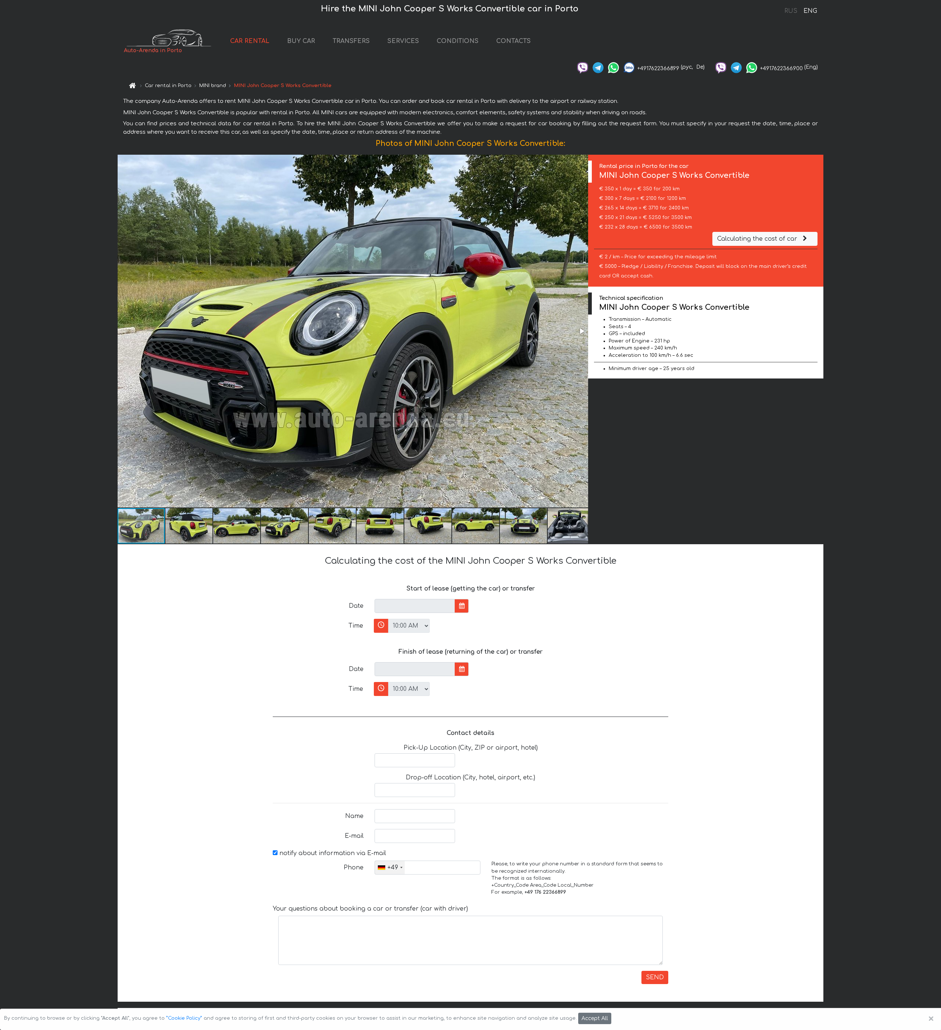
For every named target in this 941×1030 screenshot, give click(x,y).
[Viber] (583, 67)
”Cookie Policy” (184, 1018)
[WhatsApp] (613, 67)
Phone (354, 867)
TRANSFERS (351, 41)
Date (356, 606)
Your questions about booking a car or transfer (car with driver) (370, 908)
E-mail (354, 836)
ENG (810, 11)
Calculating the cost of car (758, 239)
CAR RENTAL (249, 41)
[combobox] (390, 867)
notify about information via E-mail (332, 853)
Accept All (595, 1018)
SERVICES (403, 41)
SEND (655, 977)
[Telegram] (598, 67)
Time (355, 625)
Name (354, 816)
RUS (790, 11)
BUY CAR (301, 41)
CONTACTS (513, 41)
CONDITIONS (458, 41)
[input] (415, 606)
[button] (581, 331)
